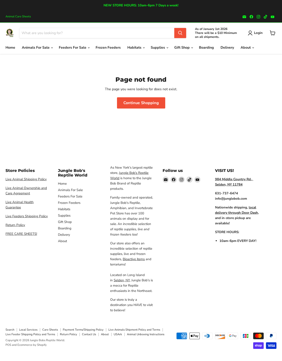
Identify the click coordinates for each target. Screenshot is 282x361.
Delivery (227, 47)
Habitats (134, 47)
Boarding (206, 47)
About (246, 47)
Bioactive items (134, 259)
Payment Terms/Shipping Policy (83, 330)
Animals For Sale (36, 47)
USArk (118, 334)
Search (10, 330)
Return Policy (15, 225)
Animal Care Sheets (18, 16)
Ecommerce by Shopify (32, 345)
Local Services (28, 330)
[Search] (180, 33)
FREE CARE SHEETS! (21, 234)
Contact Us (89, 334)
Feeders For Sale (73, 47)
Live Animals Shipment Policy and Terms (134, 330)
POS (8, 345)
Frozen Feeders (108, 47)
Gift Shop (182, 47)
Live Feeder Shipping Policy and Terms (30, 334)
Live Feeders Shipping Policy (27, 216)
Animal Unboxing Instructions (145, 334)
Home (10, 47)
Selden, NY (122, 280)
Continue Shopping (141, 102)
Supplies (158, 47)
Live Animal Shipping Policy (26, 179)
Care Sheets (50, 330)
